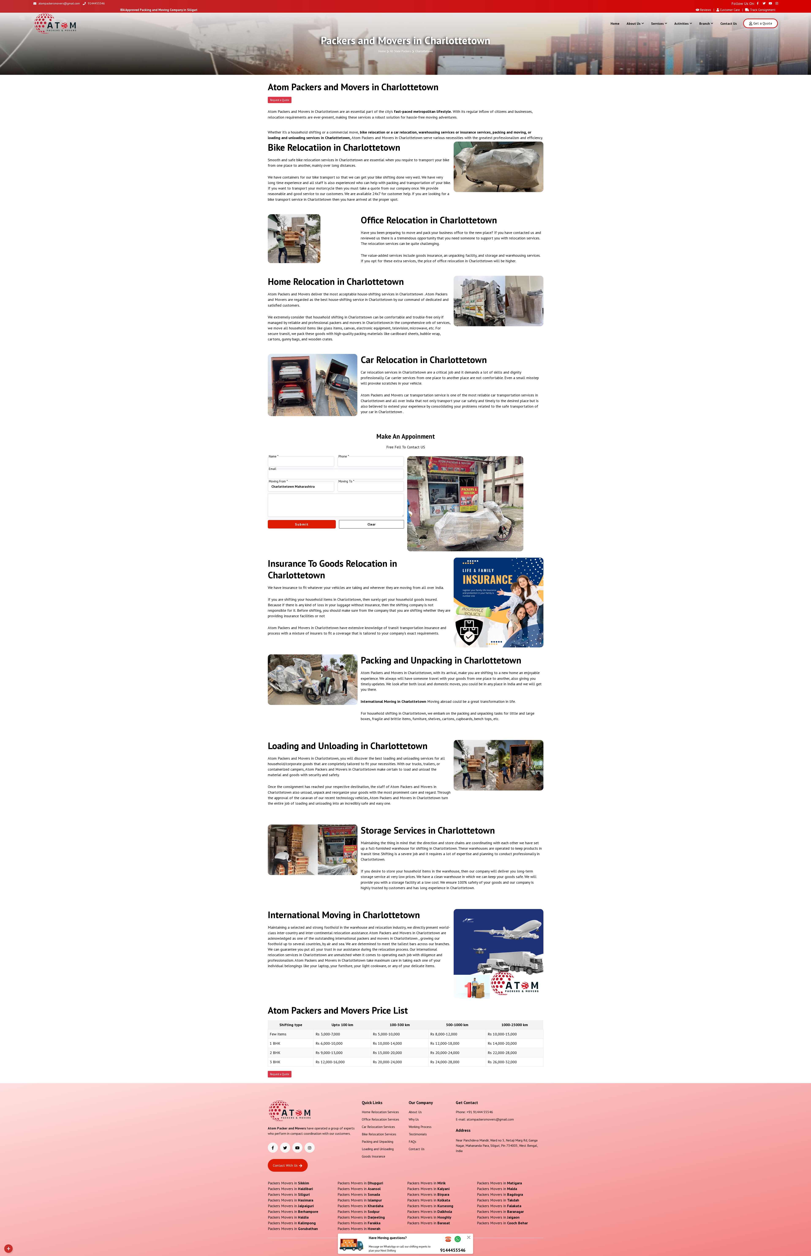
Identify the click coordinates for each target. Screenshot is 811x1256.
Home (615, 23)
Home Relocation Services (380, 1112)
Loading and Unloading (378, 1149)
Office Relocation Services (380, 1119)
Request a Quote (279, 100)
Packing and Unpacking (377, 1141)
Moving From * (278, 481)
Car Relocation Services (378, 1127)
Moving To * (346, 481)
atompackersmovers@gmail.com (59, 3)
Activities (681, 23)
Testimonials (418, 1134)
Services (657, 23)
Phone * (344, 456)
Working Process (420, 1127)
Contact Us (728, 23)
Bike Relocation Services (379, 1134)
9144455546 (96, 3)
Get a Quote (762, 23)
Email (272, 469)
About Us (634, 23)
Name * (273, 456)
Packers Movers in (288, 1183)
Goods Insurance (373, 1156)
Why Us (414, 1119)
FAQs (412, 1141)
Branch (704, 23)
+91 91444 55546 (480, 1112)
